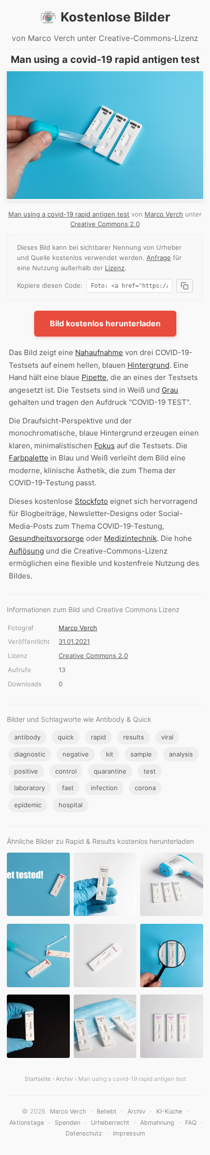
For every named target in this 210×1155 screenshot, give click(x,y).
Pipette (94, 377)
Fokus (104, 445)
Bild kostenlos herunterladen (105, 323)
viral (167, 737)
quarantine (110, 771)
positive (26, 771)
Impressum (129, 1133)
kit (109, 754)
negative (76, 754)
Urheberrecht (110, 1122)
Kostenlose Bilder (115, 16)
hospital (71, 805)
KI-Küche (169, 1111)
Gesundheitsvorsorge (46, 538)
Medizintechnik (130, 538)
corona (145, 788)
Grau (170, 390)
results (133, 737)
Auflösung (26, 551)
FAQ (191, 1122)
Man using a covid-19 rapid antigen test (68, 214)
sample (141, 754)
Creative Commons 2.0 (105, 224)
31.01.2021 (74, 641)
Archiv (64, 1078)
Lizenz (115, 268)
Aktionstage (26, 1122)
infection (104, 788)
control (66, 771)
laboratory (29, 788)
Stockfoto (91, 501)
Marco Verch (164, 214)
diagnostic (29, 754)
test (150, 771)
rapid (98, 737)
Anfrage (159, 257)
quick (66, 737)
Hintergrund (148, 365)
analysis (181, 754)
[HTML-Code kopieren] (184, 286)
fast (68, 788)
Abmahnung (157, 1122)
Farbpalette (28, 457)
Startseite (37, 1078)
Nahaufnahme (99, 352)
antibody (27, 737)
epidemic (28, 805)
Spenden (67, 1122)
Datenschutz (83, 1133)
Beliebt (107, 1111)
